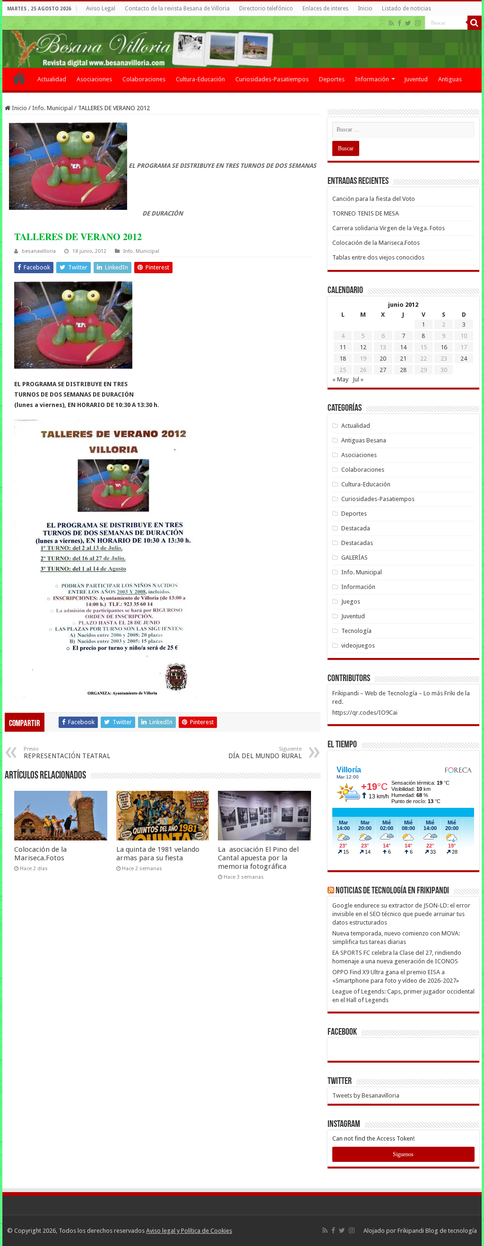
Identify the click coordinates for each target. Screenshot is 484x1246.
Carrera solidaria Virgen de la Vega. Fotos (388, 228)
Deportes (332, 79)
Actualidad (51, 79)
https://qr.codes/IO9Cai (365, 712)
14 (403, 347)
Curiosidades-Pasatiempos (272, 79)
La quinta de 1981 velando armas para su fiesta (157, 853)
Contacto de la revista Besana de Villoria (177, 8)
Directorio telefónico (266, 8)
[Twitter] (408, 23)
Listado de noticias (406, 8)
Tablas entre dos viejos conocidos (378, 257)
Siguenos (403, 1154)
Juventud (416, 79)
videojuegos (358, 645)
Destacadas (357, 542)
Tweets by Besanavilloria (365, 1095)
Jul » (358, 379)
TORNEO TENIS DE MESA (365, 213)
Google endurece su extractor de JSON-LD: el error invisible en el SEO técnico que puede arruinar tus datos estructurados (401, 914)
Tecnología (356, 630)
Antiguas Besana (363, 440)
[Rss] (391, 23)
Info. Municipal (52, 108)
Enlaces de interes (325, 8)
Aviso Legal (100, 8)
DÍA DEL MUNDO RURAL (265, 753)
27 (383, 369)
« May (340, 379)
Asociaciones (94, 79)
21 (403, 358)
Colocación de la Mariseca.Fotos (40, 853)
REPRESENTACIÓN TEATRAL (67, 753)
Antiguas (450, 79)
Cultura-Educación (200, 79)
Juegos (350, 601)
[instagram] (418, 23)
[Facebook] (399, 23)
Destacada (355, 528)
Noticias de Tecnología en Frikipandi (392, 891)
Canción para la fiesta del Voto (373, 198)
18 (342, 358)
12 (363, 347)
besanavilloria (39, 251)
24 (463, 358)
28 (403, 369)
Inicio (365, 8)
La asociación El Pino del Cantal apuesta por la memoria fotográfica (258, 858)
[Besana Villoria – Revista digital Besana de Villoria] (242, 42)
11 (342, 347)
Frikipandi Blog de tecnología (437, 1230)
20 (383, 358)
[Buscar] (474, 23)
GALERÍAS (354, 557)
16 (444, 347)
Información (372, 79)
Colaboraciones (143, 79)
